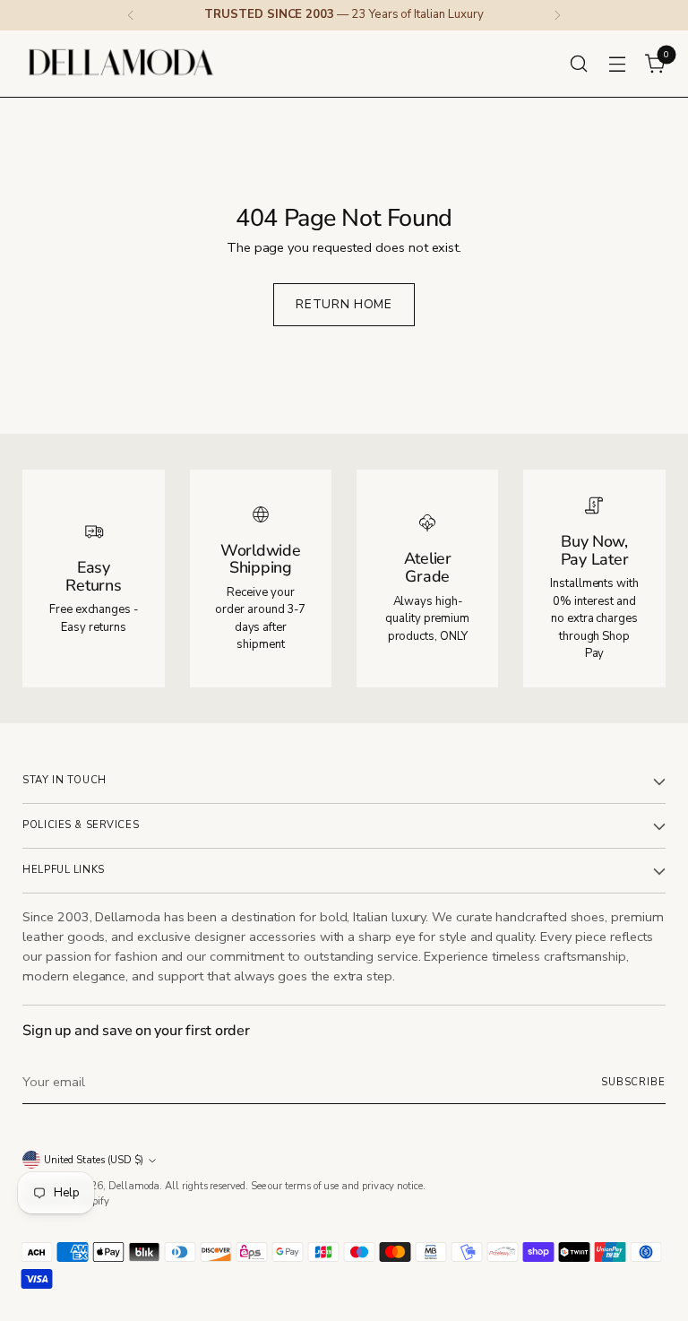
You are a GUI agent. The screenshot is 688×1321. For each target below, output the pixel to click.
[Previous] (130, 15)
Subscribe (633, 1082)
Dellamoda (133, 1186)
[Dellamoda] (120, 64)
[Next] (557, 15)
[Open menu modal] (617, 63)
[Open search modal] (579, 63)
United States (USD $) (93, 1160)
